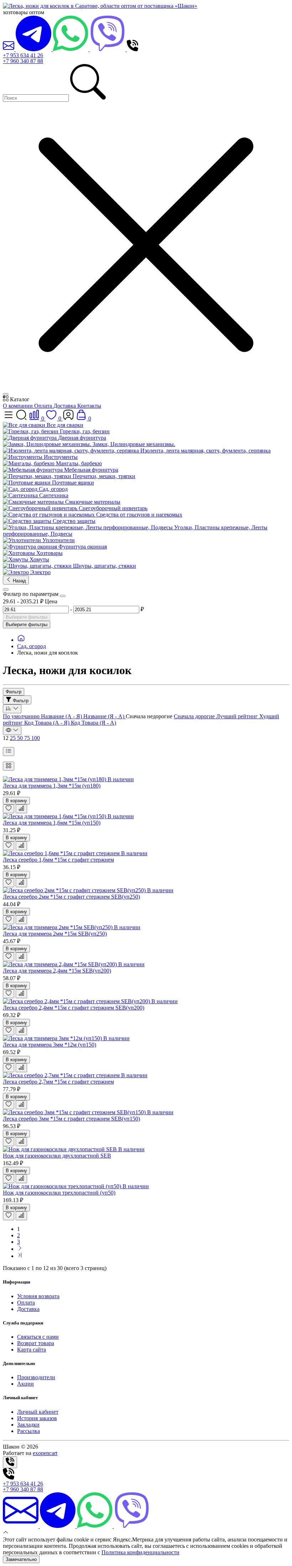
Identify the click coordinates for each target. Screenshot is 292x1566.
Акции (25, 1384)
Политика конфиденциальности (140, 1552)
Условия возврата (38, 1296)
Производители (36, 1377)
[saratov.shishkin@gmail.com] (9, 49)
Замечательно (21, 1559)
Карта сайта (31, 1350)
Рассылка (28, 1431)
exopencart (45, 1453)
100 (35, 738)
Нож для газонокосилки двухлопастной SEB (57, 1156)
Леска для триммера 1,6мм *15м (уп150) (51, 823)
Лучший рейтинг (237, 716)
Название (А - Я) (62, 716)
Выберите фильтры (26, 617)
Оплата (43, 406)
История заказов (37, 1418)
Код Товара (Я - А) (93, 723)
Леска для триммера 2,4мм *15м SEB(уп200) (57, 971)
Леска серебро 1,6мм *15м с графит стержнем (58, 860)
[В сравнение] (21, 808)
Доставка (65, 406)
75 (27, 738)
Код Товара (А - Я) (47, 723)
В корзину (16, 800)
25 (13, 738)
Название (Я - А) (104, 716)
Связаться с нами (38, 1337)
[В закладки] (8, 808)
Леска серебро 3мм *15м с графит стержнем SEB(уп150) (71, 1119)
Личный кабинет (37, 1412)
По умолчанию (22, 716)
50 (20, 738)
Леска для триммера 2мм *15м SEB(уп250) (55, 934)
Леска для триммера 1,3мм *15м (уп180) (51, 786)
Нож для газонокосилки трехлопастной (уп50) (59, 1193)
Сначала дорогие (195, 716)
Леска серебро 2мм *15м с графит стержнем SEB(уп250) (71, 897)
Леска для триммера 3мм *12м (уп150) (49, 1045)
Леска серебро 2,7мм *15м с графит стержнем (58, 1082)
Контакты (89, 406)
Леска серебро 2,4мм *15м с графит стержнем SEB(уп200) (73, 1008)
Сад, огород (31, 646)
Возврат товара (35, 1343)
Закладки (28, 1425)
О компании (18, 406)
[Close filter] (63, 596)
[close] (6, 394)
